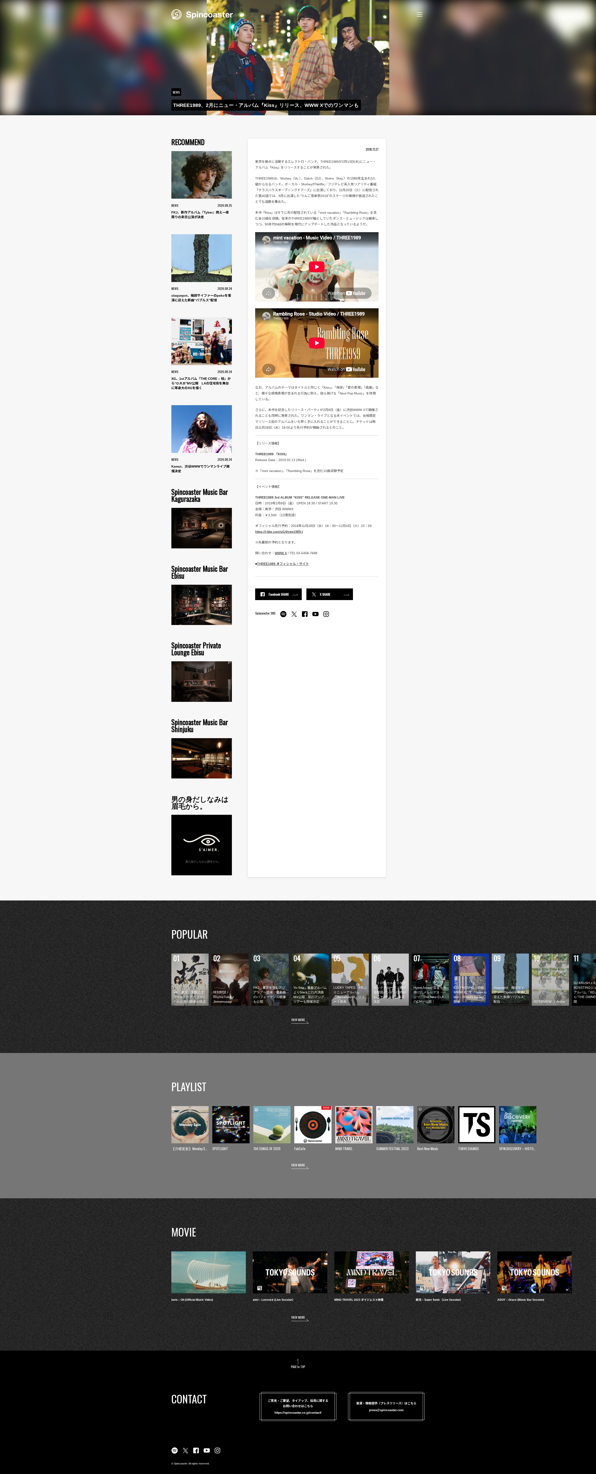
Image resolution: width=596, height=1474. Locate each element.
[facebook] (304, 616)
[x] (294, 616)
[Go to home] (202, 14)
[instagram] (326, 616)
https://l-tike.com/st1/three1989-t (279, 531)
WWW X (281, 553)
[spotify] (283, 616)
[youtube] (315, 616)
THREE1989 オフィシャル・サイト (283, 564)
